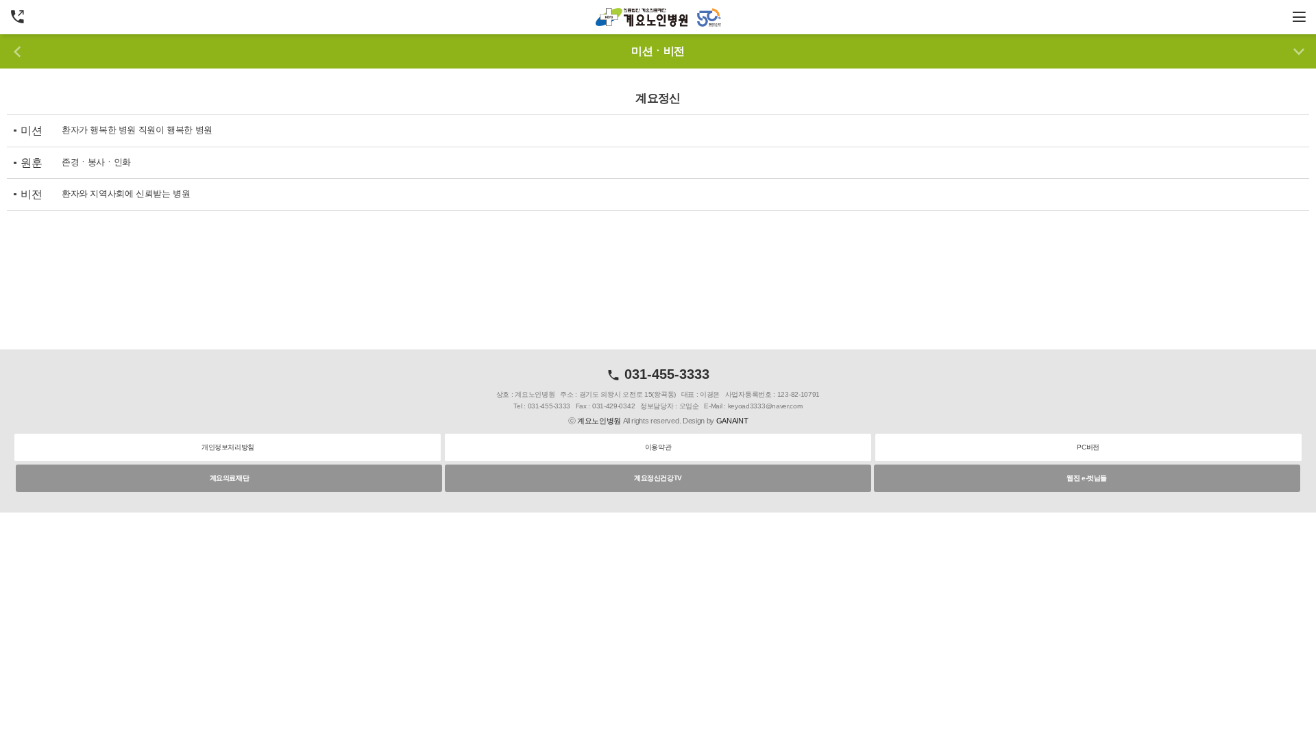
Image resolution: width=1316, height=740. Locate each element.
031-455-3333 (664, 374)
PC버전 (1088, 447)
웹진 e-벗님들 (1087, 478)
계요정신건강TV (658, 478)
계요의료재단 (229, 478)
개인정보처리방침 (228, 447)
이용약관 (658, 447)
